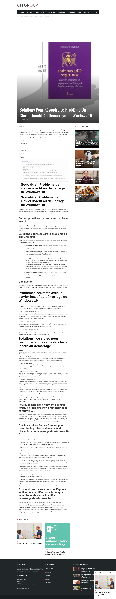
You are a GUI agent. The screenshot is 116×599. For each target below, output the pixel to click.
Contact (86, 12)
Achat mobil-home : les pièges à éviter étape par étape (89, 575)
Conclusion (26, 169)
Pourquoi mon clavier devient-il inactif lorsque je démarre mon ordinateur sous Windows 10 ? (41, 174)
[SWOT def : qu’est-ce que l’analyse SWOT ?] (105, 582)
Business (29, 12)
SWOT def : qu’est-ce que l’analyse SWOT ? (102, 593)
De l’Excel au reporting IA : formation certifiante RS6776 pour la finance (55, 553)
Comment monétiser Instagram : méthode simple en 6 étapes (89, 581)
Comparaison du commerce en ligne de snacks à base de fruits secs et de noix (86, 197)
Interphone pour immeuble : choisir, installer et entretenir (88, 569)
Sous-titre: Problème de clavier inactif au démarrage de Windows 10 (38, 164)
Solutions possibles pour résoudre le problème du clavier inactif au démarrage (40, 172)
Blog (79, 12)
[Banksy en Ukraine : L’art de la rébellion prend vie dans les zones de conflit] (87, 139)
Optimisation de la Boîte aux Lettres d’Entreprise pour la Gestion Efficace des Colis (86, 163)
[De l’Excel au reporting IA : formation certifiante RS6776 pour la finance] (57, 535)
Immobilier (61, 12)
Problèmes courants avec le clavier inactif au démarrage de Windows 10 (39, 170)
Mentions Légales (21, 579)
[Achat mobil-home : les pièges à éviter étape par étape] (76, 575)
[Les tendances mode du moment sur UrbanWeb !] (87, 177)
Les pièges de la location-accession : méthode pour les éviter (89, 587)
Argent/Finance (40, 12)
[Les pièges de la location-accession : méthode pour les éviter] (76, 588)
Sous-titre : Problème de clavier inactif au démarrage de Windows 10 (38, 163)
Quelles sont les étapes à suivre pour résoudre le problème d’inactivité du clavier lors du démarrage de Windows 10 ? (43, 176)
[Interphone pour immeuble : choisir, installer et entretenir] (76, 569)
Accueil (21, 12)
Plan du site (20, 581)
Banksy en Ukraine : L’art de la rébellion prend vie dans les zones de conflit (86, 143)
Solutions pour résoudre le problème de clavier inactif (34, 167)
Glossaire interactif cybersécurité (25, 585)
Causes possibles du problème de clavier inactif (33, 166)
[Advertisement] (58, 30)
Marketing (51, 12)
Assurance (71, 12)
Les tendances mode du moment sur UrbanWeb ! (86, 180)
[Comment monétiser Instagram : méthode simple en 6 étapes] (76, 582)
